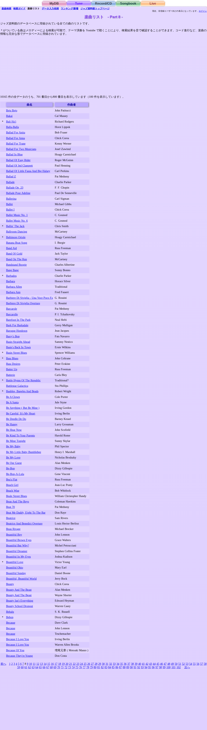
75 (76, 667)
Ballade (10, 182)
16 (52, 663)
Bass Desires (13, 363)
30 (103, 663)
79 (91, 667)
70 (58, 667)
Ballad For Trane (15, 143)
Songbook (128, 3)
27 (92, 663)
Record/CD (103, 3)
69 (55, 667)
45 (157, 663)
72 (65, 667)
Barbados (11, 275)
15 (48, 663)
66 (44, 667)
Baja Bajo (11, 110)
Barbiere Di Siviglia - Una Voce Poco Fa (29, 297)
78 (87, 667)
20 (66, 663)
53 (187, 663)
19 (63, 663)
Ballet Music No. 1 (17, 215)
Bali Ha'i (11, 121)
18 (59, 663)
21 (70, 663)
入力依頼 (50, 8)
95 (149, 667)
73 (69, 667)
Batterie (10, 375)
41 (143, 663)
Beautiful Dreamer (16, 551)
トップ (95, 8)
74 (73, 667)
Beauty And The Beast (19, 589)
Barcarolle (12, 314)
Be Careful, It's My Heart (20, 413)
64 (36, 667)
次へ (187, 667)
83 (106, 667)
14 (45, 663)
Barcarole (11, 308)
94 (146, 667)
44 (154, 663)
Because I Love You (17, 639)
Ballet (9, 204)
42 (147, 663)
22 (74, 663)
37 (128, 663)
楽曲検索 (6, 8)
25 (85, 663)
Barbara (10, 281)
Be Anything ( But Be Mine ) (22, 407)
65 (40, 667)
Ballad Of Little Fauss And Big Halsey (28, 171)
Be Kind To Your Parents (20, 435)
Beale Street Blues (16, 496)
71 (62, 667)
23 (77, 663)
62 (29, 667)
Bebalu (10, 611)
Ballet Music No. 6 (17, 220)
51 (179, 663)
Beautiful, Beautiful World (21, 578)
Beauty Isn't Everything (19, 600)
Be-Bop (10, 468)
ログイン (203, 11)
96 (153, 667)
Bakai (9, 115)
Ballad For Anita (15, 132)
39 (136, 663)
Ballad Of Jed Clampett (19, 165)
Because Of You (15, 650)
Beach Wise (12, 490)
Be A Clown (13, 397)
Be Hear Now (14, 429)
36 (125, 663)
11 (34, 663)
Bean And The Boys (17, 501)
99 (164, 667)
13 (41, 663)
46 (161, 663)
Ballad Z (11, 176)
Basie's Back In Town (18, 347)
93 (142, 667)
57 (201, 663)
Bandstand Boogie (16, 264)
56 (197, 663)
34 (117, 663)
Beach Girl (12, 485)
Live (153, 3)
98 (160, 667)
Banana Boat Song (16, 242)
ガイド (19, 8)
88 (124, 667)
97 (156, 667)
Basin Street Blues (16, 352)
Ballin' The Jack (15, 226)
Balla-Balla (12, 127)
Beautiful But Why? (17, 545)
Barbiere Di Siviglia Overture (23, 303)
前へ (3, 663)
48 (168, 663)
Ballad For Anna (15, 138)
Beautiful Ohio (14, 567)
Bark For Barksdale (17, 325)
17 (56, 663)
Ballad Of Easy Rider (18, 160)
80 (95, 667)
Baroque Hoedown (16, 330)
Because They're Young (19, 655)
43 (150, 663)
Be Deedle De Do (16, 419)
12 (37, 663)
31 (107, 663)
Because (10, 622)
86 (116, 667)
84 (109, 667)
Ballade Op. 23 (14, 187)
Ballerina (11, 198)
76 (80, 667)
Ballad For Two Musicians (21, 149)
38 (132, 663)
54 (190, 663)
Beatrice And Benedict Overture (24, 523)
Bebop (9, 617)
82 (102, 667)
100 (168, 667)
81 (98, 667)
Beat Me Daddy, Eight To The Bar (25, 512)
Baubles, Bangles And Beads (22, 391)
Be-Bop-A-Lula (15, 474)
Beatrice (10, 518)
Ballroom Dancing (16, 231)
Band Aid (11, 248)
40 (139, 663)
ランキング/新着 (69, 8)
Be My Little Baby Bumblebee (23, 452)
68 (51, 667)
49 (172, 663)
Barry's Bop (13, 336)
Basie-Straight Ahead (18, 341)
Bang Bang (12, 270)
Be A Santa (12, 402)
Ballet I (10, 209)
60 (22, 667)
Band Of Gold (14, 253)
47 (165, 663)
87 (120, 667)
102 (178, 667)
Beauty (10, 584)
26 (88, 663)
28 (96, 663)
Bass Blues (12, 358)
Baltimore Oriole (15, 237)
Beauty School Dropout (19, 606)
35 (121, 663)
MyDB (54, 3)
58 (205, 663)
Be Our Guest (14, 463)
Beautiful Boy (14, 534)
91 (135, 667)
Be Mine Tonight (15, 441)
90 (131, 667)
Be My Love (13, 457)
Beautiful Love (14, 562)
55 (194, 663)
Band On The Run (16, 259)
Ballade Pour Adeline (18, 193)
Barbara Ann (13, 292)
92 (138, 667)
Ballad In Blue (14, 154)
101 (173, 667)
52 (183, 663)
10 (30, 663)
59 (18, 667)
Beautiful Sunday (16, 573)
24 (81, 663)
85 (113, 667)
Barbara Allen (14, 286)
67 (47, 667)
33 (114, 663)
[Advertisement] (103, 64)
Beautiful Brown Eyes (18, 540)
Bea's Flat (11, 479)
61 (25, 667)
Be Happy (11, 424)
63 (33, 667)
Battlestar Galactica (17, 385)
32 (110, 663)
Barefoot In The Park (18, 319)
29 (99, 663)
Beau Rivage (13, 529)
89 (127, 667)
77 (84, 667)
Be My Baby (13, 446)
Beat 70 (10, 507)
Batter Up (11, 369)
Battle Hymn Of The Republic (23, 380)
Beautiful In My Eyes (18, 556)
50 (176, 663)
